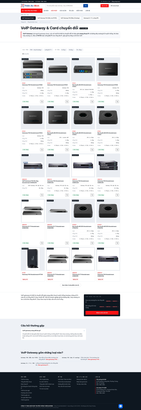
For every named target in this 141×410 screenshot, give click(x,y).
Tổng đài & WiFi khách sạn (46, 384)
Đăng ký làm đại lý (82, 379)
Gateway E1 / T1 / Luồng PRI (91, 18)
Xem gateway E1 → (43, 365)
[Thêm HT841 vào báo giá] (67, 101)
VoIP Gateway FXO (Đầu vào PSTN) (48, 18)
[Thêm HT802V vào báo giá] (92, 243)
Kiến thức (79, 10)
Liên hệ (87, 10)
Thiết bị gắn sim (25, 395)
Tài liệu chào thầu (81, 384)
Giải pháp (54, 10)
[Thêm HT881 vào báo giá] (41, 101)
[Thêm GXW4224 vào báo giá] (92, 195)
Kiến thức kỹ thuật (44, 386)
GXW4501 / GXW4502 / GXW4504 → (109, 306)
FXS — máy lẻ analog (36, 49)
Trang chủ (23, 22)
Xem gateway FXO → (52, 359)
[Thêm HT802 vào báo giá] (92, 149)
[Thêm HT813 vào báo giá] (92, 101)
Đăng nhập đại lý (116, 1)
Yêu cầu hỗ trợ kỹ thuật (64, 386)
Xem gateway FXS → (94, 359)
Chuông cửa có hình (26, 393)
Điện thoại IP (24, 384)
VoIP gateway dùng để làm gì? (31, 330)
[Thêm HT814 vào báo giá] (41, 149)
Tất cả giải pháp (44, 379)
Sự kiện (46, 10)
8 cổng (71, 49)
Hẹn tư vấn (104, 5)
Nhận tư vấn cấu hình (102, 312)
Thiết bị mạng (25, 379)
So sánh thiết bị (43, 382)
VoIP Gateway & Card (28, 18)
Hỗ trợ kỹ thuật (115, 5)
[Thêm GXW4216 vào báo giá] (117, 195)
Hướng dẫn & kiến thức (64, 384)
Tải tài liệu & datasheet (64, 382)
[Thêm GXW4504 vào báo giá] (41, 243)
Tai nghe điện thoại (26, 397)
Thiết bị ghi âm (25, 400)
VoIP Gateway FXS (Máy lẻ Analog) (71, 18)
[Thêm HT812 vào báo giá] (67, 149)
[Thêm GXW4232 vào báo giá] (67, 195)
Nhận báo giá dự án (82, 382)
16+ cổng (79, 49)
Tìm (86, 5)
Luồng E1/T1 (48, 49)
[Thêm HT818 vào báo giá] (117, 101)
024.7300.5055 (29, 1)
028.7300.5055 (42, 1)
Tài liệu (71, 10)
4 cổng (63, 49)
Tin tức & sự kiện (43, 389)
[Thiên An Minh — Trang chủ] (30, 5)
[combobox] (64, 5)
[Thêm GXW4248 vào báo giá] (41, 195)
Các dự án (63, 10)
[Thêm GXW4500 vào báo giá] (67, 243)
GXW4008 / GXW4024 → (112, 301)
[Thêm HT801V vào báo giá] (117, 243)
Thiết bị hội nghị (25, 390)
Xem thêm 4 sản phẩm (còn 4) (70, 285)
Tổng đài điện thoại (32, 22)
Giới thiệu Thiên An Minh (64, 379)
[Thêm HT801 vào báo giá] (117, 149)
